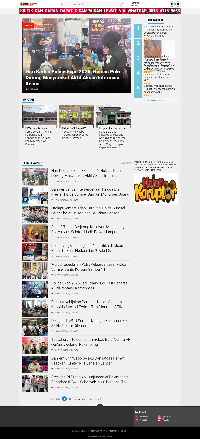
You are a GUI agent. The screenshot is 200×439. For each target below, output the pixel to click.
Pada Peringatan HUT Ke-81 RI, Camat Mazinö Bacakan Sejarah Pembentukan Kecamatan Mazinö (158, 31)
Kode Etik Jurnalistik (97, 431)
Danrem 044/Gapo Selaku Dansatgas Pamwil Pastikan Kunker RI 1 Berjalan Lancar (88, 360)
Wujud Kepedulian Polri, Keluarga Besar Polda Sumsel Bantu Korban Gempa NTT (88, 267)
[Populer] (178, 4)
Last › (100, 399)
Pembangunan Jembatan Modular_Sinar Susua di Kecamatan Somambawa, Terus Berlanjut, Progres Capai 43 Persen (159, 62)
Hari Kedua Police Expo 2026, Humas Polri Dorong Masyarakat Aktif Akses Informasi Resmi (72, 78)
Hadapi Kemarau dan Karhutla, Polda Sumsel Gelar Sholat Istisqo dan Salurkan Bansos (88, 210)
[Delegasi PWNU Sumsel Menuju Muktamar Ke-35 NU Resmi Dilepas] (35, 335)
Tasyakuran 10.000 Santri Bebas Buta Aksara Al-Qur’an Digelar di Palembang (90, 342)
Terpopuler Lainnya (155, 100)
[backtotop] (100, 407)
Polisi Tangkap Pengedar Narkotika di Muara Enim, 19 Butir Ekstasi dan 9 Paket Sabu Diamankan (87, 250)
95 (83, 398)
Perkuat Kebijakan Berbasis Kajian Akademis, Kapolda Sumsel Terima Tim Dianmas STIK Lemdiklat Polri (88, 307)
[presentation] (125, 20)
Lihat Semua (126, 163)
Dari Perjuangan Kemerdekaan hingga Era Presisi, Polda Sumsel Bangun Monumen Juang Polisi (90, 194)
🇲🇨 (26, 89)
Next (90, 399)
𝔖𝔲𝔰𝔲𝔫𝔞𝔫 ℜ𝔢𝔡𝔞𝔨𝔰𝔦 (79, 431)
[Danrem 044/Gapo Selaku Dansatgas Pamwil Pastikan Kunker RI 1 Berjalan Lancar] (35, 372)
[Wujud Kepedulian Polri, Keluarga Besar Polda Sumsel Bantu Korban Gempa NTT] (35, 278)
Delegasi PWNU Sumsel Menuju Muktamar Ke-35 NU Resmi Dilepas (89, 323)
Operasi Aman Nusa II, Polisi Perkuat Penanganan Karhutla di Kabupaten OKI (159, 88)
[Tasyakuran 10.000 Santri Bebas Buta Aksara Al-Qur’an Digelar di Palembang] (35, 353)
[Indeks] (172, 4)
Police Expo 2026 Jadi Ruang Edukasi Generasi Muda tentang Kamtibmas (89, 285)
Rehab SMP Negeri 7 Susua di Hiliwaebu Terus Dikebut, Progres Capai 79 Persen (75, 133)
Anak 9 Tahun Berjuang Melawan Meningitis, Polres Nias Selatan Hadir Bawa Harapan (87, 229)
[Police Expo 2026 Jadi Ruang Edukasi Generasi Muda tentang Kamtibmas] (35, 297)
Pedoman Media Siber (118, 431)
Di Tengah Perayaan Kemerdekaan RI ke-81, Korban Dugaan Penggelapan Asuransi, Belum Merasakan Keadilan (38, 136)
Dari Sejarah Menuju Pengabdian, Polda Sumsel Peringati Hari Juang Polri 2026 (158, 76)
